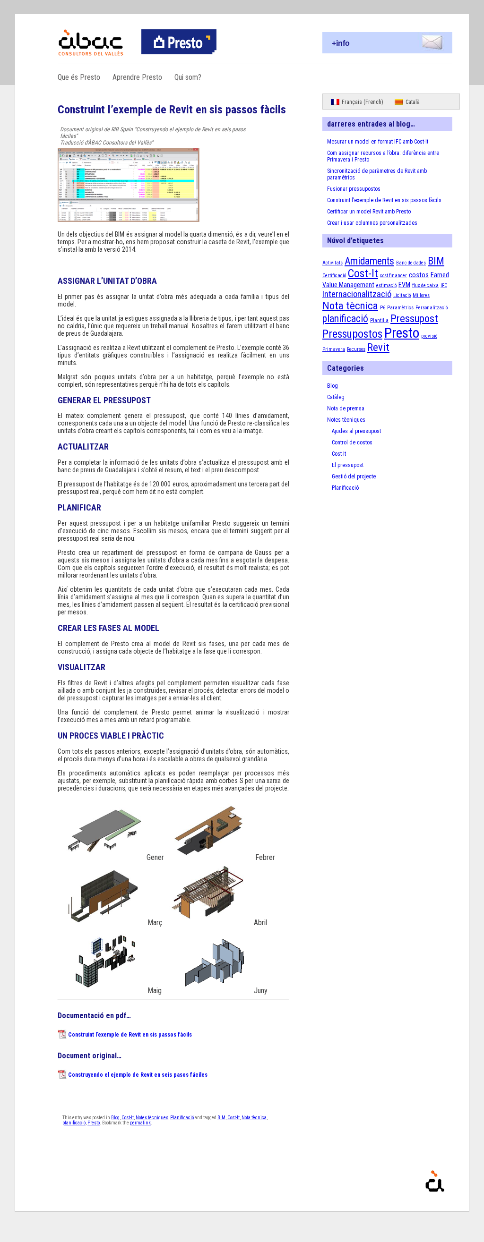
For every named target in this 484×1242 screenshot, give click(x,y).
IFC (444, 285)
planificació (74, 1122)
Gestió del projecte (354, 476)
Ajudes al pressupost (356, 431)
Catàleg (336, 397)
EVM (404, 285)
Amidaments (369, 261)
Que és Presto (79, 77)
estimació (386, 285)
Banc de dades (411, 263)
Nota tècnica (254, 1117)
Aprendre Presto (137, 77)
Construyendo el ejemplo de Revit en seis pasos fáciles (137, 1075)
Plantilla (379, 320)
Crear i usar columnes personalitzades (372, 223)
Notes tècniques (152, 1117)
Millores (421, 295)
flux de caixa (425, 285)
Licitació (402, 295)
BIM (221, 1117)
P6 (382, 308)
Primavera (333, 349)
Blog (115, 1117)
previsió (429, 336)
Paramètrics (400, 308)
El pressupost (347, 465)
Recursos (356, 349)
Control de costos (352, 442)
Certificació (334, 275)
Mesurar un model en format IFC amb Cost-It (377, 141)
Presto (93, 1122)
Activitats (332, 263)
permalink (140, 1122)
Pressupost (414, 318)
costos (419, 275)
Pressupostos (352, 333)
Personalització (431, 308)
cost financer (393, 275)
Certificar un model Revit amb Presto (369, 211)
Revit (378, 347)
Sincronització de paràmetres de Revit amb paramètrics (377, 174)
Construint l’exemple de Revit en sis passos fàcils (130, 1034)
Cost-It (127, 1117)
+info (341, 43)
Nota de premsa (345, 408)
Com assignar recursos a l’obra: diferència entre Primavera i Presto (383, 156)
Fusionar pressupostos (353, 189)
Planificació (182, 1117)
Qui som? (187, 77)
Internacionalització (356, 294)
